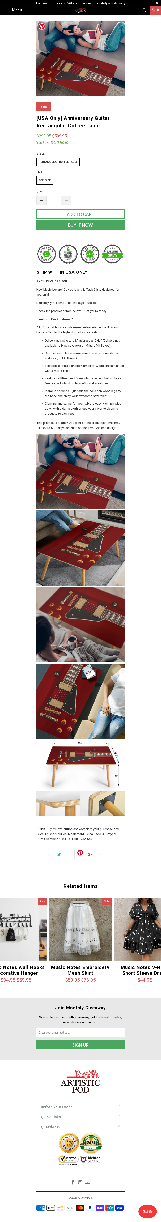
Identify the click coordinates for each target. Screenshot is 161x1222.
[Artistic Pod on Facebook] (73, 1183)
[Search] (144, 10)
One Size (45, 180)
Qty (39, 191)
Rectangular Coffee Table (58, 161)
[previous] (41, 58)
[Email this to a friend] (100, 854)
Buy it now (80, 224)
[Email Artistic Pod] (87, 1183)
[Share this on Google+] (89, 854)
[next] (120, 58)
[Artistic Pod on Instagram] (80, 1183)
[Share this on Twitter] (59, 854)
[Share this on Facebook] (70, 854)
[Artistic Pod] (80, 10)
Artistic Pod (85, 1197)
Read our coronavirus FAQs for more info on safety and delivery (80, 3)
